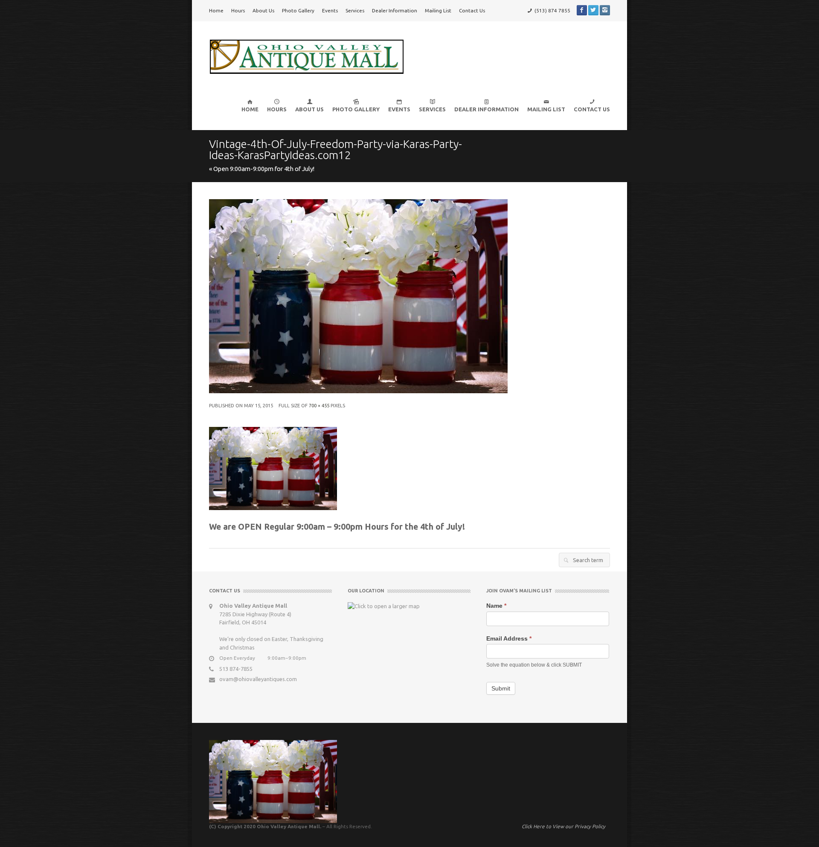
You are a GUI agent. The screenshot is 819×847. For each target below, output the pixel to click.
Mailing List (438, 10)
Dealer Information (394, 10)
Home (216, 10)
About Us (263, 10)
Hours (238, 10)
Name (496, 605)
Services (355, 10)
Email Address (508, 638)
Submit (500, 688)
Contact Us (472, 10)
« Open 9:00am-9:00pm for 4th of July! (261, 168)
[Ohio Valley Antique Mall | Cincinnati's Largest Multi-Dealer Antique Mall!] (306, 56)
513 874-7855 (236, 669)
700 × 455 (319, 405)
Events (330, 10)
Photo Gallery (298, 10)
